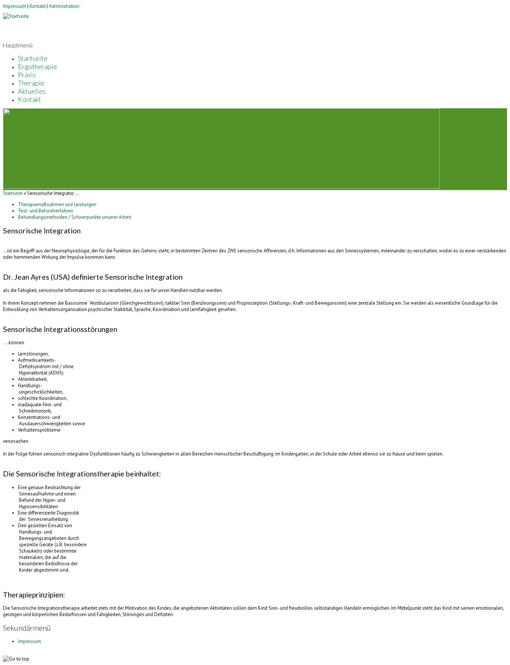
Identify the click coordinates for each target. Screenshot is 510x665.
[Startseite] (16, 16)
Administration (64, 6)
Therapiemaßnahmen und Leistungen (57, 204)
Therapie (31, 83)
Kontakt (37, 6)
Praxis (27, 75)
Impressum (14, 6)
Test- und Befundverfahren (45, 211)
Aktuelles (32, 91)
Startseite (32, 58)
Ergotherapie (37, 66)
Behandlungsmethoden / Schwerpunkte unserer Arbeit (74, 217)
